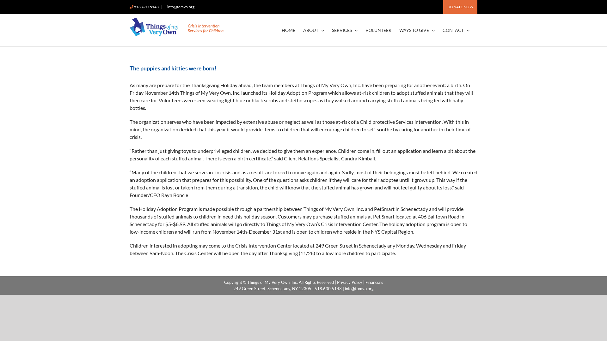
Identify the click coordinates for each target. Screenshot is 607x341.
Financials (374, 282)
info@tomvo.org (180, 6)
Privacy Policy (349, 282)
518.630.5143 (328, 288)
